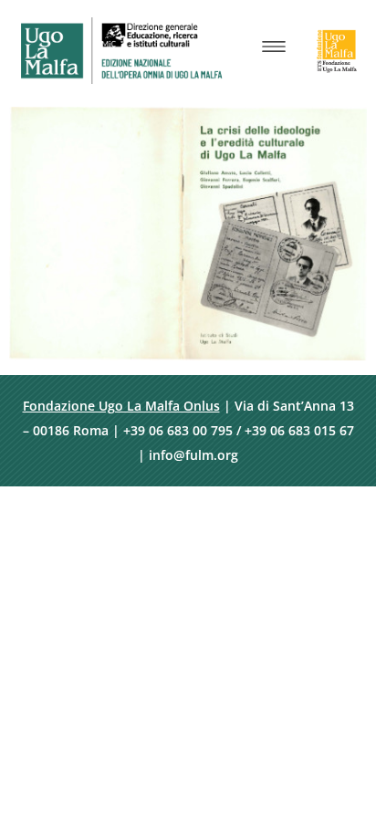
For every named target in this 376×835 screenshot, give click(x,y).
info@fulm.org (193, 455)
